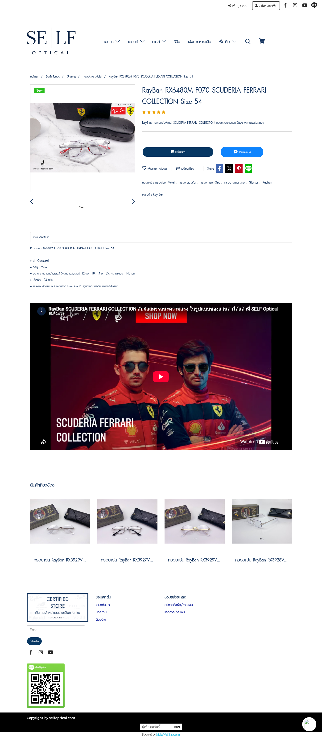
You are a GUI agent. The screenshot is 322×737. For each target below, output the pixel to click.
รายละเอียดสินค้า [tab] (41, 237)
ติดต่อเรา (101, 619)
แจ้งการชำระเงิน (199, 41)
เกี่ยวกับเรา (103, 605)
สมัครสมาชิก (267, 6)
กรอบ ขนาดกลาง (235, 182)
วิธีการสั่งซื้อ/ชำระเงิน (179, 605)
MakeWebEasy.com (168, 734)
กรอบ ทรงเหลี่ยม (210, 182)
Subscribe (34, 641)
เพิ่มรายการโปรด (156, 168)
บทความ (101, 612)
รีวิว (177, 41)
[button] (309, 724)
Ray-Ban (158, 194)
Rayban (267, 182)
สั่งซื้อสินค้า (179, 152)
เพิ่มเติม (225, 41)
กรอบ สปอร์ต (188, 182)
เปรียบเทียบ (187, 168)
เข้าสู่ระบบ (239, 6)
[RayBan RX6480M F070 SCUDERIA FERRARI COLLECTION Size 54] (82, 138)
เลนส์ (156, 41)
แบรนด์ (134, 41)
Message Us (244, 152)
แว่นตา (109, 41)
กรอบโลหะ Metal (165, 182)
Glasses (254, 182)
